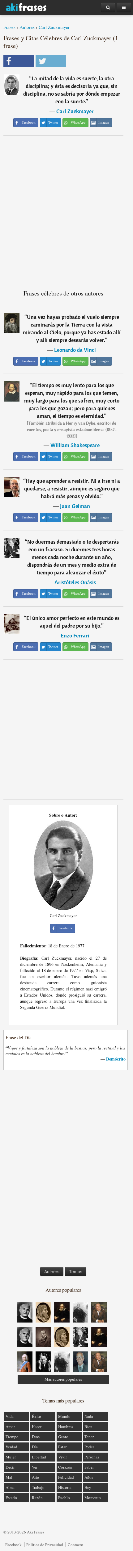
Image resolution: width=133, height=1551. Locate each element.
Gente (63, 1436)
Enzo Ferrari (75, 635)
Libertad (39, 1457)
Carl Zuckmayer (54, 27)
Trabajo (38, 1487)
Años (88, 1477)
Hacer (36, 1426)
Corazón (65, 1467)
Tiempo (12, 1436)
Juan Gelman (75, 506)
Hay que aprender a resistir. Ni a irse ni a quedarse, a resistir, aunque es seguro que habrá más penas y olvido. (72, 488)
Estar (62, 1447)
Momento (92, 1497)
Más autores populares (63, 1379)
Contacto (75, 1544)
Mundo (64, 1416)
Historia (64, 1487)
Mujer (11, 1457)
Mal (9, 1477)
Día (35, 1447)
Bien (88, 1426)
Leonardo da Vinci (75, 349)
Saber (89, 1467)
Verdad (11, 1447)
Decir (10, 1467)
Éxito (36, 1416)
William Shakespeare (75, 445)
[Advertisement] (66, 210)
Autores (27, 27)
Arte (35, 1477)
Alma (10, 1487)
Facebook (13, 1544)
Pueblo (64, 1497)
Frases (9, 27)
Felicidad (66, 1477)
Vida (10, 1416)
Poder (89, 1447)
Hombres (65, 1426)
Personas (91, 1457)
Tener (89, 1436)
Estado (11, 1497)
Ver (34, 1467)
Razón (37, 1497)
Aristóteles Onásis (75, 582)
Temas (75, 1271)
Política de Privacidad (44, 1544)
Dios (36, 1436)
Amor (10, 1426)
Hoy (87, 1487)
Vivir (62, 1457)
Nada (88, 1416)
